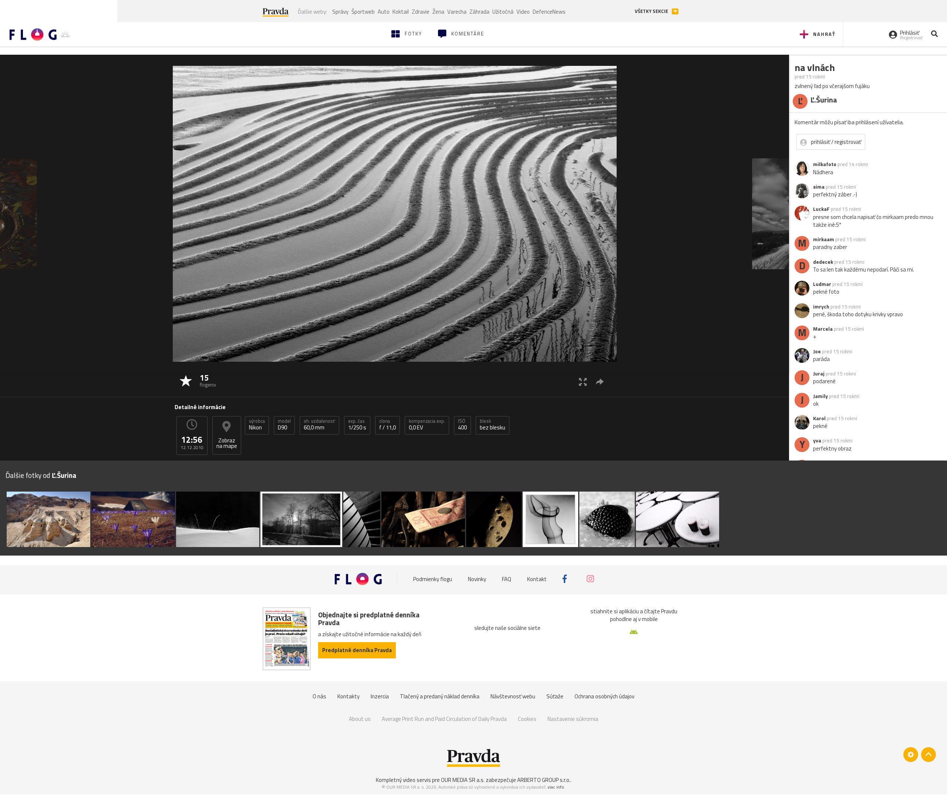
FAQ (506, 578)
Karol (819, 418)
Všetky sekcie (652, 11)
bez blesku (492, 425)
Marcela (823, 329)
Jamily (820, 396)
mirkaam (823, 239)
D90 (284, 425)
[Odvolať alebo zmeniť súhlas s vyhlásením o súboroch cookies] (910, 754)
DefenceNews (549, 11)
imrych (821, 306)
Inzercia (380, 696)
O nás (319, 696)
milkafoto (824, 164)
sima (819, 186)
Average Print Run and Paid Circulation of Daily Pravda (444, 719)
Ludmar (822, 284)
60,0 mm (319, 425)
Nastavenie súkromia (572, 719)
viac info (555, 786)
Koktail (400, 11)
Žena (438, 11)
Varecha (456, 11)
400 (462, 425)
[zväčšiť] (583, 381)
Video (523, 11)
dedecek (823, 262)
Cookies (527, 719)
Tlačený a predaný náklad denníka (439, 696)
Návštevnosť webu (513, 696)
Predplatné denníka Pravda (357, 650)
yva (817, 440)
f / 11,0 (387, 425)
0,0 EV (427, 425)
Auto (384, 11)
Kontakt (537, 578)
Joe (817, 351)
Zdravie (420, 11)
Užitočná (502, 11)
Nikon (257, 425)
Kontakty (348, 696)
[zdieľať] (600, 381)
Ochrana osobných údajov (604, 696)
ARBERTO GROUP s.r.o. (543, 780)
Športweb (363, 11)
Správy (340, 11)
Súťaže (554, 696)
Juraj (819, 373)
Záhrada (479, 11)
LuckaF (821, 209)
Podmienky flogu (432, 578)
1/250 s (357, 425)
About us (360, 719)
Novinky (477, 578)
